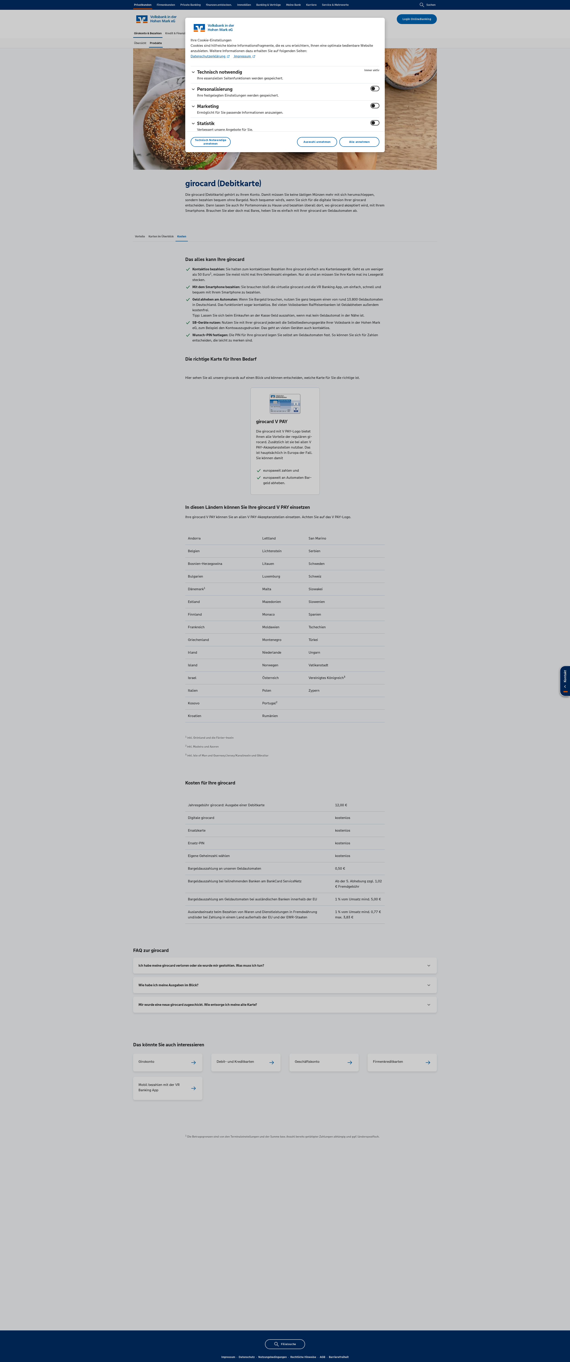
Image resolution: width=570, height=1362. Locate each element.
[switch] (374, 88)
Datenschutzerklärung (208, 56)
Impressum (242, 56)
